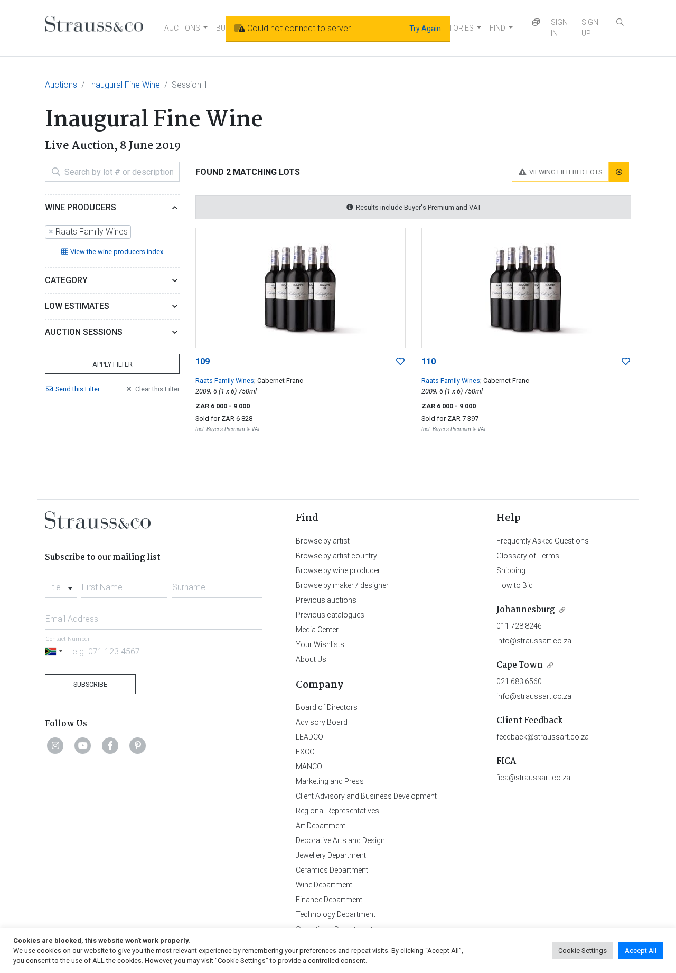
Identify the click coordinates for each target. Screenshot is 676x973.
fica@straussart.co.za (533, 777)
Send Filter (77, 389)
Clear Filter (157, 389)
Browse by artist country (336, 555)
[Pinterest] (137, 745)
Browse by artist (323, 541)
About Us (311, 659)
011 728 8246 (519, 626)
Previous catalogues (330, 615)
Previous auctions (326, 600)
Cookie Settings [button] (582, 951)
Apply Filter (112, 364)
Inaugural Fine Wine (124, 85)
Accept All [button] (640, 951)
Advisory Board (322, 722)
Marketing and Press (330, 781)
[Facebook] (110, 745)
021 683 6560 (519, 681)
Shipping (510, 570)
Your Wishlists (320, 644)
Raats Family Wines (224, 381)
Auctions (61, 85)
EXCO (305, 751)
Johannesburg (525, 609)
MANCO (309, 766)
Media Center (317, 629)
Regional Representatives (337, 811)
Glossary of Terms (527, 555)
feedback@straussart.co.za (542, 737)
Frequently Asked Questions (542, 541)
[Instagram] (55, 745)
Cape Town (519, 665)
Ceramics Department (332, 870)
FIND (497, 28)
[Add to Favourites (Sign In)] (400, 362)
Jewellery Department (331, 855)
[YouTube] (82, 745)
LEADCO (309, 737)
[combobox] (112, 232)
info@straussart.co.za (533, 641)
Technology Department (335, 914)
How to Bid (514, 585)
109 (202, 362)
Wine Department (324, 885)
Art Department (320, 825)
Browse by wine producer (338, 570)
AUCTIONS (182, 28)
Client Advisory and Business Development (366, 796)
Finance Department (329, 899)
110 (428, 362)
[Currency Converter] (536, 22)
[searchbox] (137, 232)
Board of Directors (327, 707)
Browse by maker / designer (342, 585)
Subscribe (90, 684)
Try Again (425, 28)
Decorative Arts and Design (340, 840)
